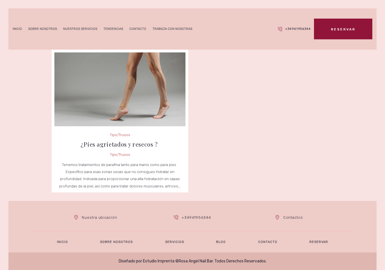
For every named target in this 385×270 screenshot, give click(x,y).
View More (120, 79)
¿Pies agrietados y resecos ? (120, 144)
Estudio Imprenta (158, 261)
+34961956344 (298, 29)
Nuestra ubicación (99, 217)
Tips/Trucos (120, 99)
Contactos (293, 217)
